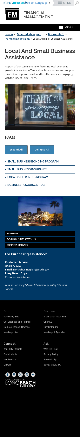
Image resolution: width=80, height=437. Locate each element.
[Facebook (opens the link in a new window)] (7, 374)
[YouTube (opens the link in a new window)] (33, 374)
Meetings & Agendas (54, 332)
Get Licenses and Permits (16, 322)
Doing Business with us (21, 239)
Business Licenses (17, 245)
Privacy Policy (50, 354)
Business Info (56, 34)
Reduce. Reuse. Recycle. (16, 327)
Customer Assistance (17, 277)
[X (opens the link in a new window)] (20, 374)
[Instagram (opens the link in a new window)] (14, 374)
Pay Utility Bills (11, 316)
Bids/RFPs (12, 233)
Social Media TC (52, 364)
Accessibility (50, 359)
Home (9, 34)
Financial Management (31, 34)
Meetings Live (10, 332)
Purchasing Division (17, 39)
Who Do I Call (50, 349)
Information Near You (54, 316)
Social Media (10, 354)
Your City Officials (12, 349)
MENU (67, 3)
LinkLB (7, 364)
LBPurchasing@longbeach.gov (31, 269)
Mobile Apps (10, 359)
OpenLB (47, 322)
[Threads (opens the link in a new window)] (26, 374)
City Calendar (50, 327)
